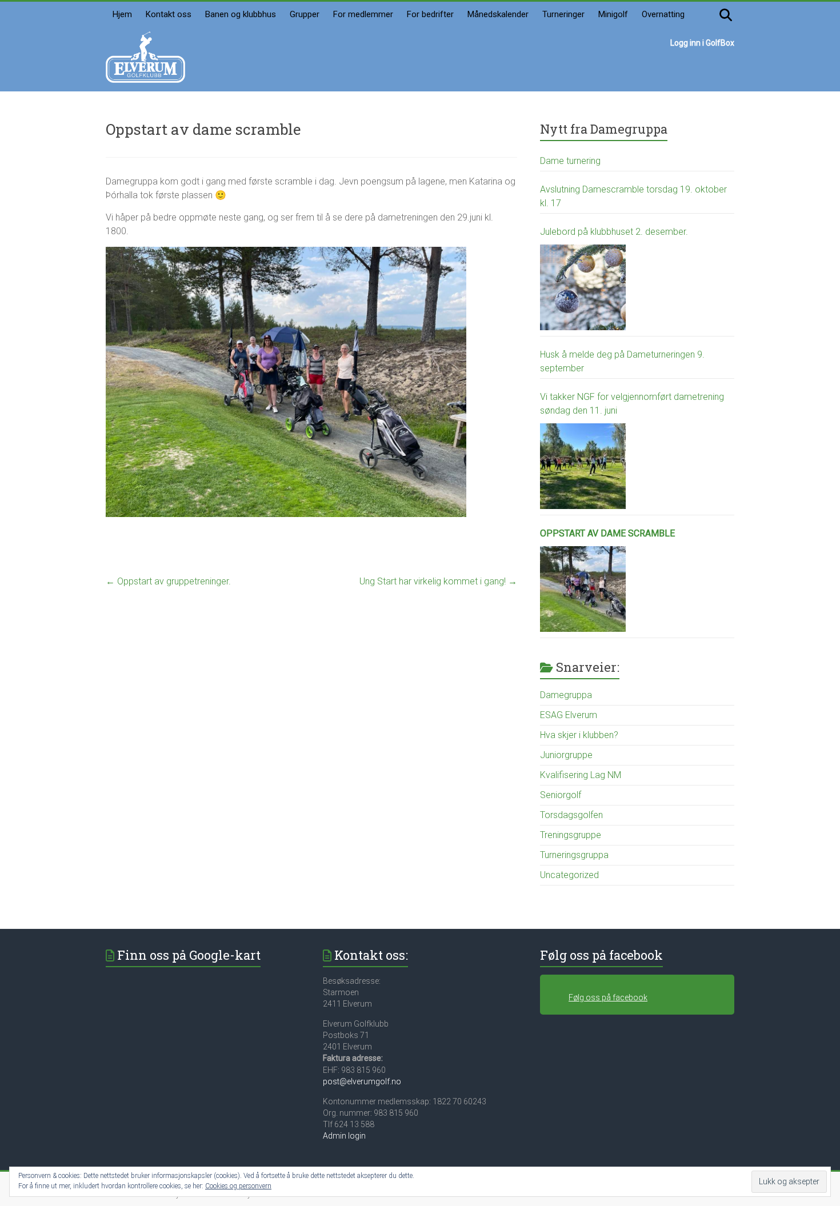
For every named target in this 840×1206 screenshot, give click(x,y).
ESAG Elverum (568, 715)
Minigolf (613, 14)
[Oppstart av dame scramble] (583, 589)
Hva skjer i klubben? (579, 735)
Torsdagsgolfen (571, 815)
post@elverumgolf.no (362, 1081)
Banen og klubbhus (240, 14)
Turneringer (563, 14)
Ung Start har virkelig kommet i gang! (438, 581)
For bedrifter (430, 14)
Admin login (344, 1135)
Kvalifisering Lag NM (580, 775)
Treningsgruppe (570, 835)
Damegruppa (566, 695)
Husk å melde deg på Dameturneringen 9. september (622, 361)
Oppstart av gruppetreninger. (168, 581)
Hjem (122, 14)
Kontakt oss (168, 14)
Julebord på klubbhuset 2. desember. (614, 231)
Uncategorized (569, 875)
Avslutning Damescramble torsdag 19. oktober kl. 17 (633, 196)
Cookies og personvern (238, 1186)
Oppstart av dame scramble (607, 533)
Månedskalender (498, 14)
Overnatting (663, 14)
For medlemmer (363, 14)
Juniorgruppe (566, 755)
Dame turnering (570, 160)
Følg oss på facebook (601, 955)
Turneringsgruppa (574, 855)
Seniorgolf (560, 795)
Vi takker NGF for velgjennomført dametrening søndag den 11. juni (632, 403)
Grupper (304, 14)
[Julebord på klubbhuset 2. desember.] (583, 287)
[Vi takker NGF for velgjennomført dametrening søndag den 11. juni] (583, 466)
